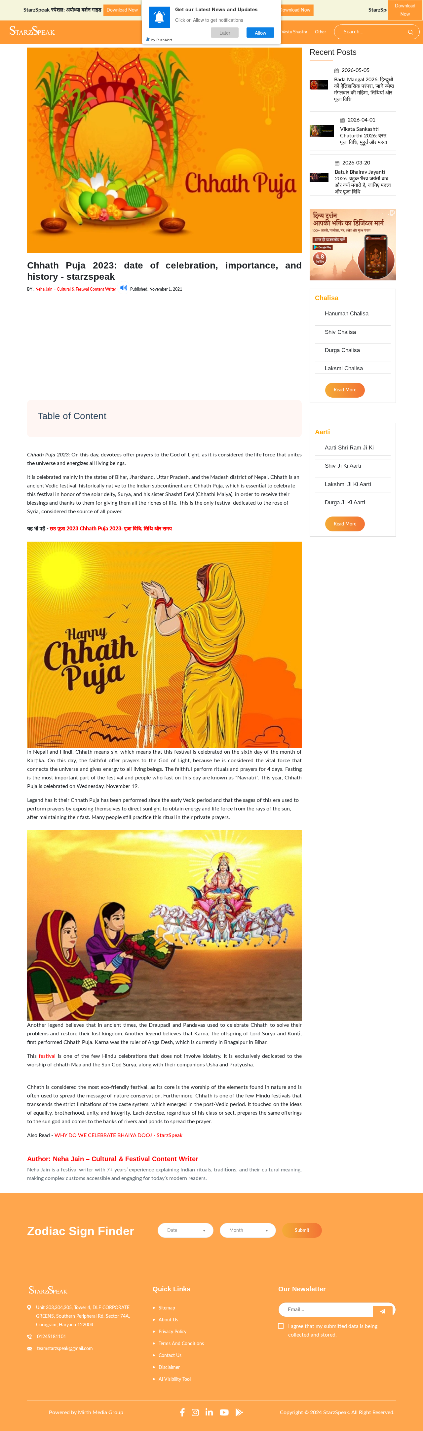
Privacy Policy (172, 1332)
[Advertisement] (164, 340)
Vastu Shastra (294, 32)
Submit (302, 1230)
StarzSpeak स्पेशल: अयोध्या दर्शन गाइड (360, 10)
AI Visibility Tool (175, 1379)
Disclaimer (169, 1367)
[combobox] (185, 1230)
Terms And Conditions (181, 1344)
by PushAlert (161, 39)
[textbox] (185, 1230)
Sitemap (167, 1308)
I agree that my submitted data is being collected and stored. (332, 1331)
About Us (168, 1320)
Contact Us (170, 1355)
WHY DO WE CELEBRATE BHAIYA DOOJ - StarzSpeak (118, 1135)
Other (320, 32)
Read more (345, 390)
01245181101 (51, 1337)
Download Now (74, 10)
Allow (260, 32)
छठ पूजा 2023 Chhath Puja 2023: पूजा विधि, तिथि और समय (111, 528)
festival (47, 1056)
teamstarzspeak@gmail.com (65, 1348)
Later (224, 32)
